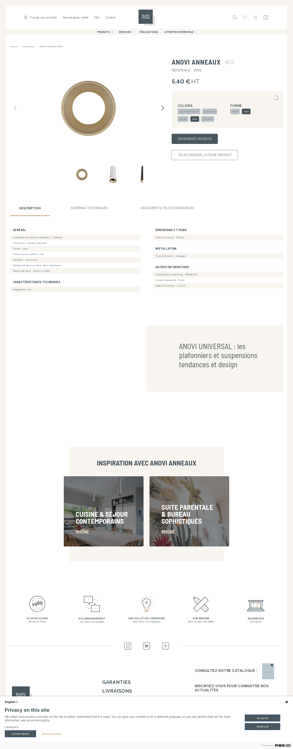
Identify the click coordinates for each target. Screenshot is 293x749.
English (10, 702)
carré (235, 111)
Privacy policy (51, 733)
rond (246, 111)
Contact (110, 17)
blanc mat (209, 111)
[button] (89, 108)
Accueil (13, 46)
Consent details (20, 733)
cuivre (183, 119)
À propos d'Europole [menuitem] (179, 31)
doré (194, 119)
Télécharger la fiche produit (205, 155)
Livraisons (117, 691)
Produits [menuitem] (103, 31)
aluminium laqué (189, 111)
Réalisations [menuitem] (149, 31)
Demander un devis (195, 139)
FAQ (96, 17)
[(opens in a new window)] (268, 671)
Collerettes (28, 46)
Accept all (262, 718)
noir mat (207, 119)
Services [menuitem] (125, 31)
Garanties (116, 682)
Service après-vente (75, 17)
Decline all (262, 726)
